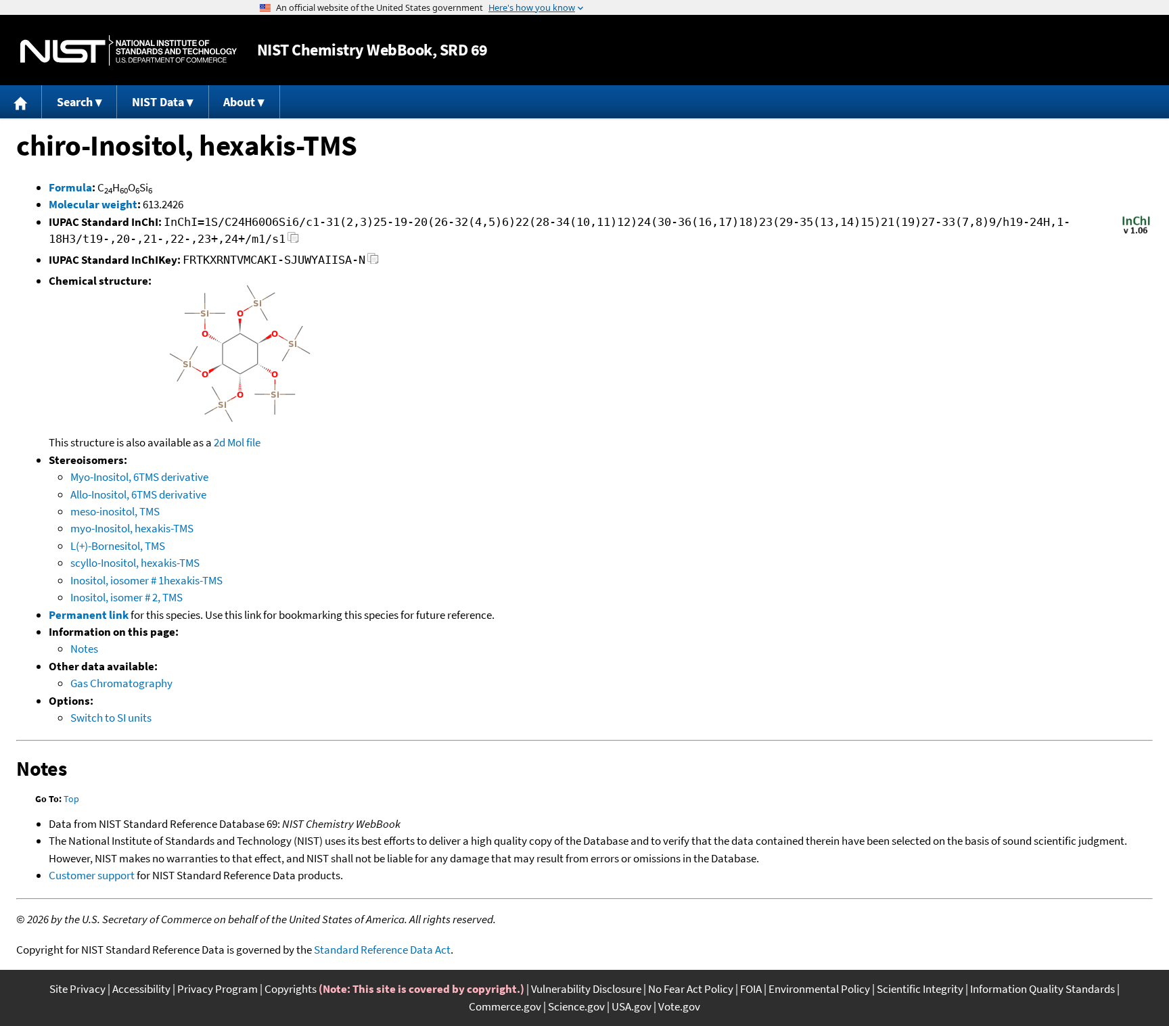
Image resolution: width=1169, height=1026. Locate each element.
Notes (84, 648)
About (239, 102)
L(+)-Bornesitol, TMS (117, 545)
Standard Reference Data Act (382, 949)
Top (71, 799)
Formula (70, 187)
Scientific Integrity (920, 988)
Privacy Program (217, 988)
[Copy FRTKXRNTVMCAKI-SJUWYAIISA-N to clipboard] (373, 262)
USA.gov (631, 1006)
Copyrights (291, 988)
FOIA (751, 988)
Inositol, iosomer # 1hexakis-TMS (146, 580)
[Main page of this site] (21, 101)
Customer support (92, 875)
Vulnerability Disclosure (586, 988)
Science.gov (576, 1006)
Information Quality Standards (1042, 988)
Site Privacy (77, 988)
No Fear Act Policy (690, 988)
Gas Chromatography (121, 683)
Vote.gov (679, 1006)
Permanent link (89, 614)
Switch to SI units (111, 717)
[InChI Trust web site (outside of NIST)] (1136, 232)
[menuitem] (21, 101)
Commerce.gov (505, 1006)
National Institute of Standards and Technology (128, 50)
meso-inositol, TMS (115, 511)
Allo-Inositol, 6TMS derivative (138, 494)
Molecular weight (93, 204)
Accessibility (141, 988)
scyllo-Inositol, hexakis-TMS (135, 562)
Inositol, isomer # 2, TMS (126, 597)
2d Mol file (237, 442)
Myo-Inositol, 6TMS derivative (139, 476)
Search (75, 102)
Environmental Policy (819, 988)
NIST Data (158, 102)
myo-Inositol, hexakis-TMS (131, 528)
